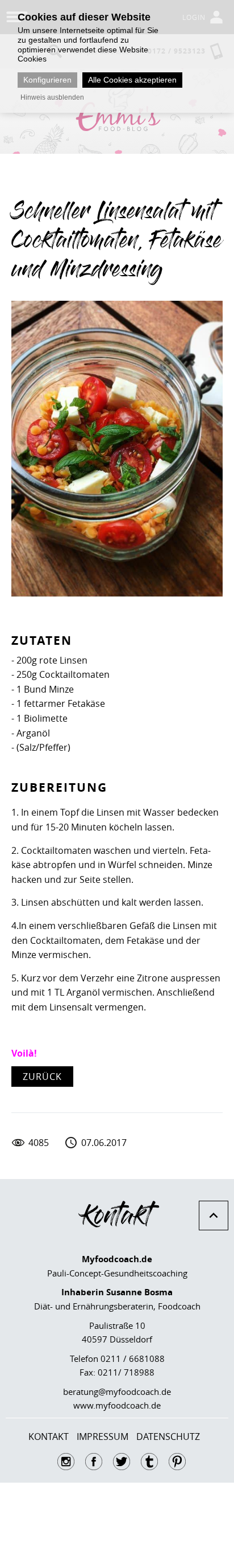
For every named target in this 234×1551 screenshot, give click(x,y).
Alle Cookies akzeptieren (132, 79)
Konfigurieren (47, 79)
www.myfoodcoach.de (117, 1405)
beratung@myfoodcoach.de (117, 1391)
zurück (42, 1076)
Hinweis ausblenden (52, 97)
